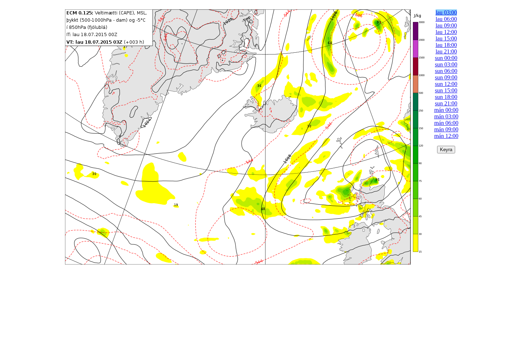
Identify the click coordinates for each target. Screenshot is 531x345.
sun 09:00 (446, 77)
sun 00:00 (446, 58)
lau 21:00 (446, 51)
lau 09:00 (446, 25)
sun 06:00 (446, 71)
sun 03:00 (446, 64)
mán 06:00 (446, 123)
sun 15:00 (446, 90)
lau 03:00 (446, 12)
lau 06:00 (446, 19)
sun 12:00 (446, 84)
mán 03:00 (446, 116)
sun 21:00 (446, 103)
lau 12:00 (446, 32)
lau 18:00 (446, 45)
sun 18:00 (446, 97)
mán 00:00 (446, 110)
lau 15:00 (446, 38)
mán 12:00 (446, 136)
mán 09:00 (446, 129)
